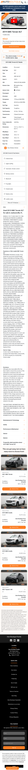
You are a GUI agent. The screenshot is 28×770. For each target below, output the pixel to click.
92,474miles (22, 515)
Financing (14, 678)
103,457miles (22, 591)
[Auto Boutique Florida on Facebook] (10, 640)
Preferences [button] (21, 761)
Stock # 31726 (5, 510)
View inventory (14, 666)
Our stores (14, 670)
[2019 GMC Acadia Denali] (14, 501)
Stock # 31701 (5, 472)
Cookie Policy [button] (13, 760)
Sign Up (14, 747)
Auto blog (14, 695)
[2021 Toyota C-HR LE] (14, 578)
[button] (22, 2)
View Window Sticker (12, 148)
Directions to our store (14, 704)
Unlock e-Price (15, 489)
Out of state (14, 683)
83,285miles (22, 553)
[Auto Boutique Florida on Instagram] (17, 640)
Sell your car (14, 687)
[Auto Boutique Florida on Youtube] (14, 640)
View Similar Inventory (14, 51)
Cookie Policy (14, 712)
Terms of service (14, 691)
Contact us (14, 674)
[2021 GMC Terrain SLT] (14, 462)
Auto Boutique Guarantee (14, 700)
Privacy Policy (14, 708)
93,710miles (22, 476)
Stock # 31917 (5, 587)
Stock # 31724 (5, 549)
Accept (14, 766)
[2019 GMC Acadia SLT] (14, 539)
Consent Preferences (12, 768)
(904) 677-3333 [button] (15, 655)
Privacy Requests (14, 717)
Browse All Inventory (14, 46)
